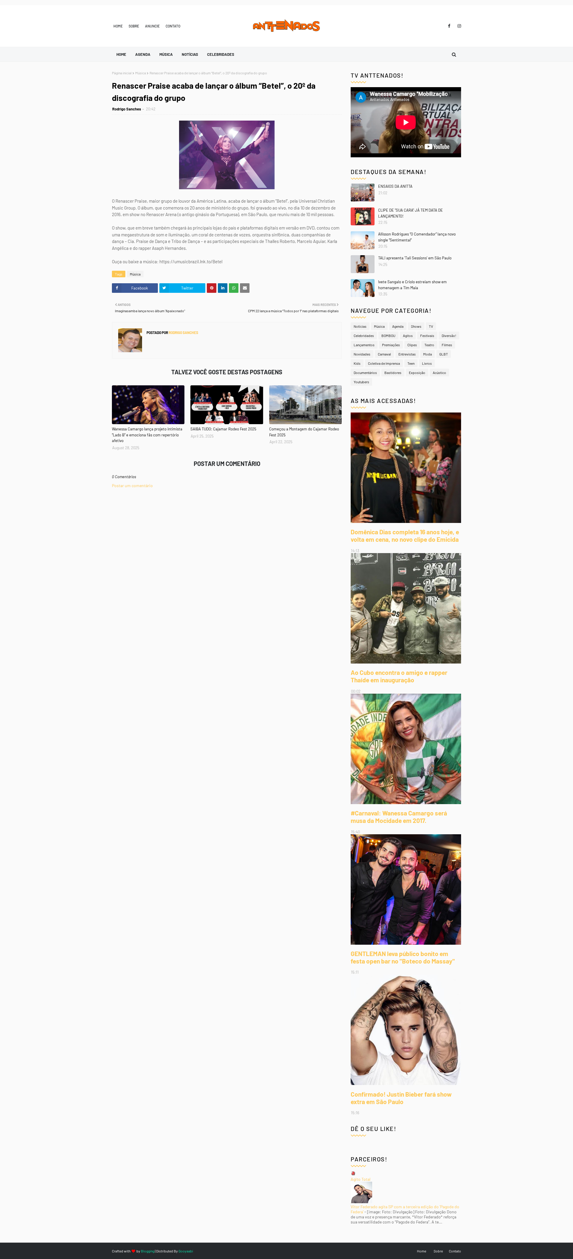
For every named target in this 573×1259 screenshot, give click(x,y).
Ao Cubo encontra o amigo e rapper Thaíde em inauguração (399, 676)
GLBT (443, 354)
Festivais (427, 335)
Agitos (408, 335)
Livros (427, 363)
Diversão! (449, 335)
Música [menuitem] (166, 54)
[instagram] (458, 26)
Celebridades (364, 335)
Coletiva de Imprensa (384, 363)
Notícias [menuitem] (190, 54)
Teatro (429, 345)
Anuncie (152, 26)
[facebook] (449, 26)
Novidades (362, 354)
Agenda (397, 326)
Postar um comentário (132, 485)
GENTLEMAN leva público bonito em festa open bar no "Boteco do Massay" (403, 957)
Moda (427, 354)
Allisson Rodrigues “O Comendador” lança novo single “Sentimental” (417, 237)
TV (431, 326)
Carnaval (384, 354)
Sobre (134, 26)
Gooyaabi (185, 1251)
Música (140, 73)
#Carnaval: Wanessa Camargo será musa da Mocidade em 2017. (399, 816)
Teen (411, 363)
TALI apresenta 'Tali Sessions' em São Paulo (415, 258)
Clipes (412, 345)
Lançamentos (364, 345)
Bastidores (392, 372)
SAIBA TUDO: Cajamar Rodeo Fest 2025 (223, 429)
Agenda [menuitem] (142, 54)
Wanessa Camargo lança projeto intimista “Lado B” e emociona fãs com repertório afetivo (147, 435)
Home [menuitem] (121, 54)
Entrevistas (407, 354)
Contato (173, 26)
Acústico (439, 372)
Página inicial (122, 73)
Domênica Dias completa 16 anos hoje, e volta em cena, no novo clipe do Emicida (405, 535)
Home (118, 26)
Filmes (447, 345)
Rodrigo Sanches (126, 109)
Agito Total (360, 1179)
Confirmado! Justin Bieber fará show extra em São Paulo (401, 1097)
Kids (357, 363)
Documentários (365, 372)
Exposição (417, 372)
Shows (416, 326)
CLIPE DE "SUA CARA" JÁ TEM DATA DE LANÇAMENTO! (410, 213)
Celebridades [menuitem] (220, 54)
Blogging (147, 1251)
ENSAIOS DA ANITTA (395, 186)
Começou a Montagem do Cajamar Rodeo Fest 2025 (304, 432)
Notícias (360, 326)
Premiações (391, 345)
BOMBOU (388, 335)
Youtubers (361, 382)
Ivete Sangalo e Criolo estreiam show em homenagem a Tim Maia (412, 284)
